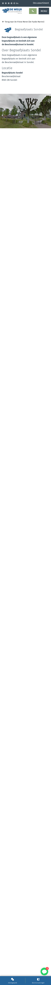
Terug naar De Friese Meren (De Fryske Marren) (24, 22)
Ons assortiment (41, 3)
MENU (44, 11)
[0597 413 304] (33, 11)
